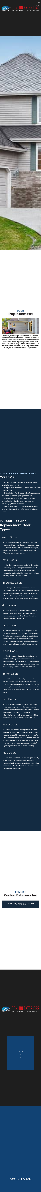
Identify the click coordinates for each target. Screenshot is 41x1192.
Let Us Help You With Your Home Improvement (20, 904)
